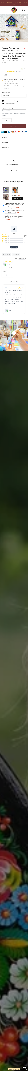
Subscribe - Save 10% (13, 1069)
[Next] (16, 281)
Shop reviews (16, 254)
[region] (14, 164)
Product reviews (6, 254)
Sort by (16, 258)
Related (23, 222)
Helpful (5, 275)
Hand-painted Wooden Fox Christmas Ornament (14, 210)
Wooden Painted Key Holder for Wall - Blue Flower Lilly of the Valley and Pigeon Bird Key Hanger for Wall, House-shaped (14, 204)
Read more (7, 305)
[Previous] (12, 281)
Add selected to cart (17, 198)
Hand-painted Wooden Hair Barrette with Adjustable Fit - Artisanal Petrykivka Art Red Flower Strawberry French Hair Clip (14, 216)
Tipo (21, 222)
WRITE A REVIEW (14, 247)
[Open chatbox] (24, 1068)
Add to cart (14, 126)
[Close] (18, 1069)
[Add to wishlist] (24, 49)
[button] (14, 71)
